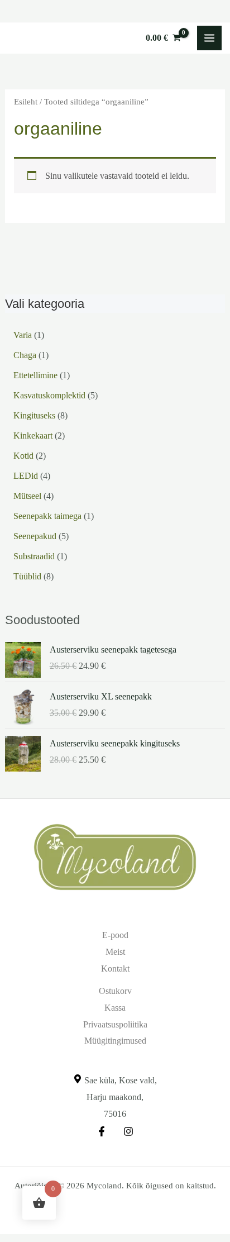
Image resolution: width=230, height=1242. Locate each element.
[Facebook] (102, 1131)
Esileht (25, 101)
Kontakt (115, 968)
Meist (115, 952)
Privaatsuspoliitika (115, 1024)
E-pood (115, 935)
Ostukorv (115, 991)
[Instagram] (128, 1131)
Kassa (115, 1007)
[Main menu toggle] (209, 38)
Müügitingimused (115, 1040)
